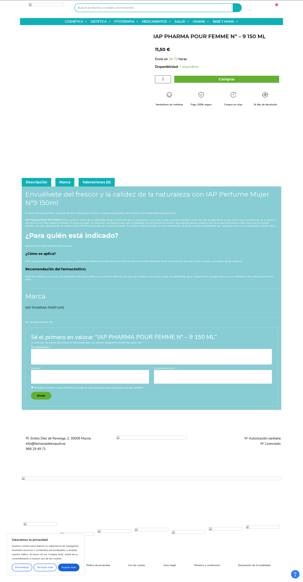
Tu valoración (41, 347)
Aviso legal (169, 565)
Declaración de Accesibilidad (254, 565)
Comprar (227, 79)
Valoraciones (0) (97, 182)
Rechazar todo (45, 567)
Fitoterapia (124, 21)
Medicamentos (154, 21)
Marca (64, 182)
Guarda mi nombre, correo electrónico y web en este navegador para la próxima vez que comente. (89, 387)
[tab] (36, 182)
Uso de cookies (136, 565)
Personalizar (22, 567)
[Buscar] (237, 8)
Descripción (36, 182)
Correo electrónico (165, 368)
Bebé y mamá (223, 21)
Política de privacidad (98, 565)
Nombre (36, 368)
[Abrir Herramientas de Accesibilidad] (295, 574)
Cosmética (74, 21)
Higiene (199, 21)
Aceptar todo (68, 567)
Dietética (99, 21)
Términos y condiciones (207, 565)
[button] (85, 21)
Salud (180, 21)
